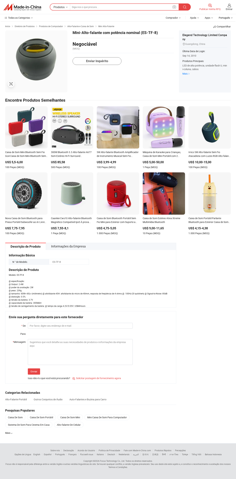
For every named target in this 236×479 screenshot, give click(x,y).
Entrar (229, 9)
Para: (23, 333)
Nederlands (124, 454)
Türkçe (185, 454)
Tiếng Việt (196, 454)
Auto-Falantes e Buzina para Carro (87, 399)
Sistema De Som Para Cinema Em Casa (29, 424)
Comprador (172, 17)
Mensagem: (19, 342)
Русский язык (86, 454)
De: (23, 325)
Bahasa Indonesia (213, 454)
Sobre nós (55, 450)
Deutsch (111, 454)
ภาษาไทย (173, 454)
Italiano (100, 454)
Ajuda (193, 17)
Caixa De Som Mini (70, 417)
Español (47, 454)
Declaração (68, 450)
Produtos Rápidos (163, 450)
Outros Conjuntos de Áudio (48, 399)
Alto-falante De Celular (69, 424)
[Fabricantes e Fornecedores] (22, 7)
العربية (136, 454)
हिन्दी (164, 454)
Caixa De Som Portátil (41, 417)
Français (72, 454)
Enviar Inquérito (97, 61)
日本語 (155, 454)
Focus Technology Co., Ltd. (112, 461)
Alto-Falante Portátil (16, 399)
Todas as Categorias (19, 17)
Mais (185, 73)
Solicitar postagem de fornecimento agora (96, 378)
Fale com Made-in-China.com (137, 450)
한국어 (145, 454)
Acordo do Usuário (86, 450)
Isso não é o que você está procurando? (49, 378)
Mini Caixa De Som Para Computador (107, 417)
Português (60, 454)
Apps (207, 17)
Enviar (34, 371)
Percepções (180, 450)
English (36, 454)
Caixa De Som (15, 417)
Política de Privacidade (109, 450)
